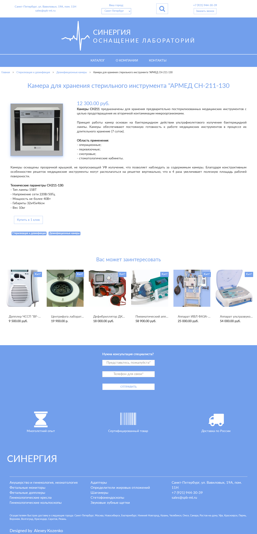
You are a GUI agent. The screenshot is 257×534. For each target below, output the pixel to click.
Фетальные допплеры (27, 493)
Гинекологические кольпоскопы (36, 502)
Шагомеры (99, 493)
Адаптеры (99, 482)
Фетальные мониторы (27, 487)
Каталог (98, 60)
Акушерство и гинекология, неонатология (44, 482)
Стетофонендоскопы (107, 497)
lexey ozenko (48, 531)
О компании (127, 60)
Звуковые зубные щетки (110, 502)
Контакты (157, 60)
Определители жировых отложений (120, 487)
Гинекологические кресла (31, 497)
